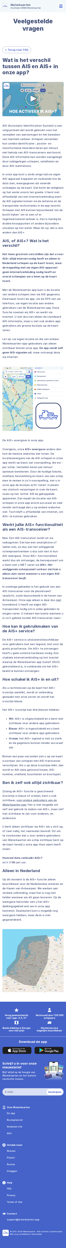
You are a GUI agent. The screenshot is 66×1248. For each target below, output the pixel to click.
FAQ (9, 1188)
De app (11, 1113)
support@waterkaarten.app (23, 1219)
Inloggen (12, 1171)
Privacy (11, 1195)
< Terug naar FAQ (16, 49)
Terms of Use (15, 1202)
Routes (11, 1164)
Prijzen (11, 1157)
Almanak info (15, 1126)
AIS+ (9, 1133)
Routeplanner (15, 1120)
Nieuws (11, 1151)
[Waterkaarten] (5, 1233)
